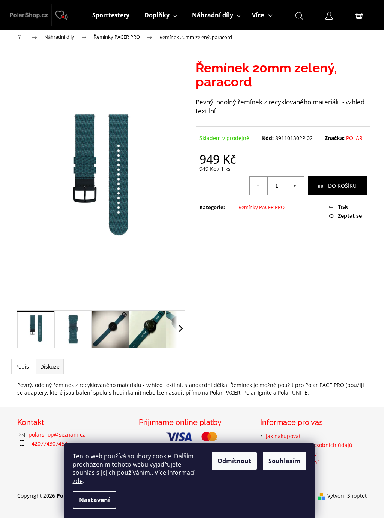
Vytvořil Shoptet (347, 495)
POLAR (354, 138)
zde (78, 481)
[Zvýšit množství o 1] (295, 186)
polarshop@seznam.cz (56, 434)
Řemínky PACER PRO (261, 207)
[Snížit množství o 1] (259, 186)
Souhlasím (284, 461)
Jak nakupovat (283, 436)
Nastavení (94, 500)
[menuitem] (111, 15)
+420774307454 (48, 443)
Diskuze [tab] (50, 366)
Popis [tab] (22, 366)
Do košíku (342, 185)
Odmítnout (234, 461)
